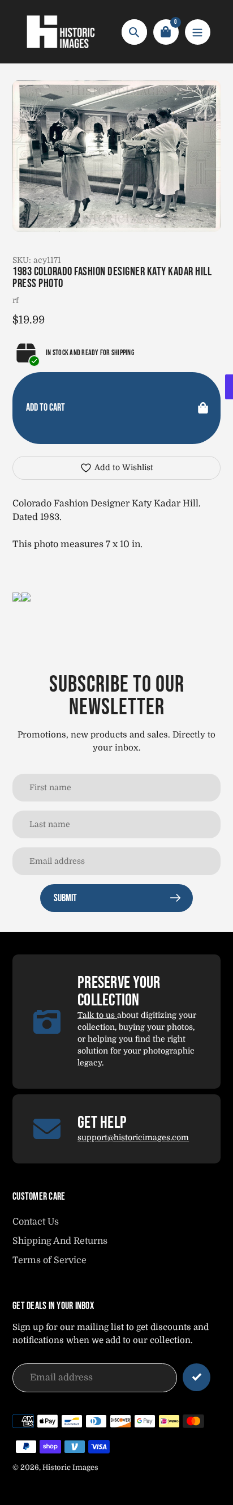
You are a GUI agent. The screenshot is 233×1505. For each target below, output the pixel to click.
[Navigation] (197, 32)
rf (15, 300)
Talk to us (97, 1015)
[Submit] (196, 1377)
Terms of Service (49, 1260)
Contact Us (35, 1222)
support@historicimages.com (133, 1137)
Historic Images (70, 1467)
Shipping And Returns (59, 1241)
